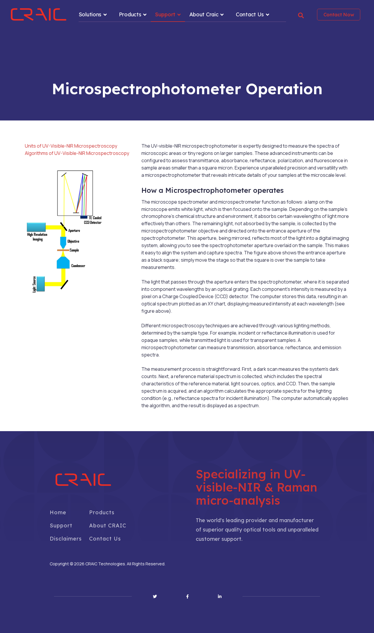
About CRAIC (107, 525)
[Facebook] (187, 596)
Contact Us (250, 14)
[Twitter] (155, 596)
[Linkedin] (219, 596)
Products (130, 14)
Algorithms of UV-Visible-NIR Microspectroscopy (77, 153)
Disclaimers (66, 538)
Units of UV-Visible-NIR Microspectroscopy (71, 146)
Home (58, 512)
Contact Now (338, 15)
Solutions (90, 14)
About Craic (204, 14)
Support (165, 14)
